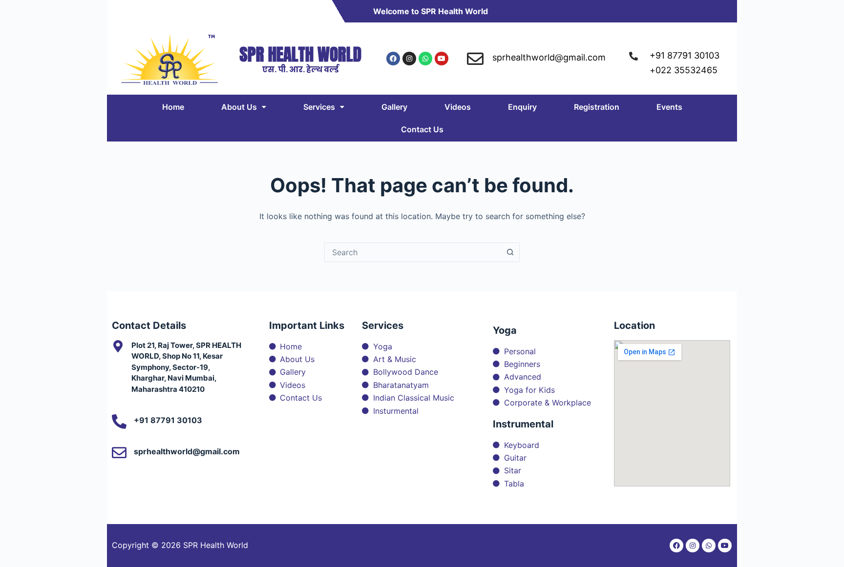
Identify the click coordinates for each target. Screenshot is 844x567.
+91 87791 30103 (168, 420)
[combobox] (413, 252)
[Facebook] (393, 58)
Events (669, 107)
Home (173, 107)
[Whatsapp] (425, 58)
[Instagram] (409, 58)
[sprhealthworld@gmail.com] (119, 453)
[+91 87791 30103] (119, 421)
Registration (596, 107)
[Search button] (510, 252)
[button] (244, 107)
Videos (457, 107)
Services (319, 107)
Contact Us (422, 129)
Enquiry (522, 107)
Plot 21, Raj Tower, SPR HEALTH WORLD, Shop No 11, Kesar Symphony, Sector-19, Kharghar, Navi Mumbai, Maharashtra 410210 (186, 367)
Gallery (394, 107)
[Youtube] (441, 58)
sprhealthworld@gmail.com (187, 451)
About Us (239, 107)
